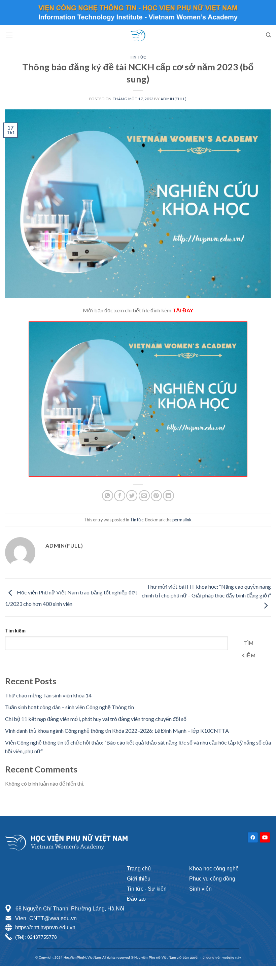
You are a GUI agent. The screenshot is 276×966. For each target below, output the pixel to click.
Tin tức (138, 57)
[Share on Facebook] (119, 495)
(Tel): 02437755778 (36, 937)
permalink (182, 519)
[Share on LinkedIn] (168, 495)
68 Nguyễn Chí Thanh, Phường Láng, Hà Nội (69, 908)
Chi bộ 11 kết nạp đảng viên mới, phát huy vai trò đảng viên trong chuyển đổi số (95, 719)
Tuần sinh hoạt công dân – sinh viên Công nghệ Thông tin (69, 707)
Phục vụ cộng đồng (212, 879)
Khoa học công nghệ (214, 868)
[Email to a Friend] (144, 495)
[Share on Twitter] (131, 495)
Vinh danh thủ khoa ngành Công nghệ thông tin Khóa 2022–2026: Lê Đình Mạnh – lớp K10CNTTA (117, 730)
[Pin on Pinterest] (156, 495)
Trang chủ (139, 868)
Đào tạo (136, 899)
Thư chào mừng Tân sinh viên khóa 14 (48, 695)
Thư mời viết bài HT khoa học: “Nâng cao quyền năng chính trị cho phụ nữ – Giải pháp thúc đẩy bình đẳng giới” (206, 590)
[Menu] (9, 35)
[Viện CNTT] (138, 35)
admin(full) (174, 99)
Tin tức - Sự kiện (147, 889)
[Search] (268, 35)
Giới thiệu (138, 879)
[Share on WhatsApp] (107, 495)
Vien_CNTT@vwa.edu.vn (46, 918)
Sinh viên (200, 889)
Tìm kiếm (15, 630)
